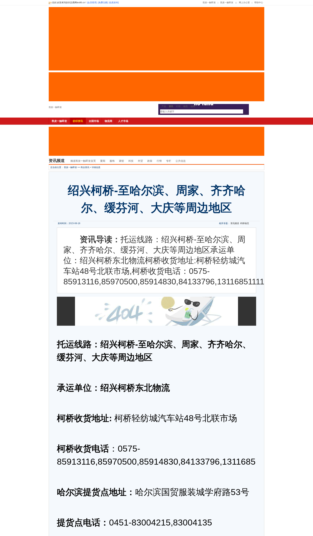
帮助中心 (258, 2)
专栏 (168, 160)
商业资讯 (85, 167)
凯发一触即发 (209, 2)
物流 (185, 106)
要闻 (102, 160)
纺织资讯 (78, 121)
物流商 (108, 121)
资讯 (171, 106)
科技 (130, 160)
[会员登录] (92, 2)
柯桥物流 (244, 223)
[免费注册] (103, 2)
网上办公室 (244, 2)
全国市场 (94, 121)
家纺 (121, 160)
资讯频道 (234, 223)
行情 (178, 106)
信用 (193, 106)
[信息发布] (114, 2)
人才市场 (123, 121)
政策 (149, 160)
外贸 (140, 160)
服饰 (112, 160)
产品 (164, 106)
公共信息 (181, 160)
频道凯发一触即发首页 (83, 160)
